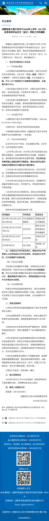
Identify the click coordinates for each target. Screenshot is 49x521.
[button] (40, 3)
